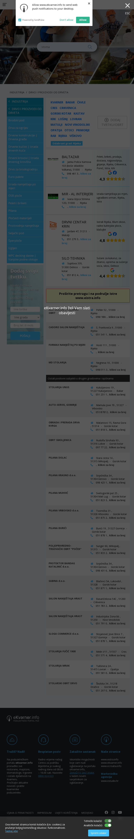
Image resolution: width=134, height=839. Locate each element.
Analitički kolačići (93, 825)
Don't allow (66, 19)
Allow (83, 19)
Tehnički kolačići (93, 821)
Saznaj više (11, 831)
